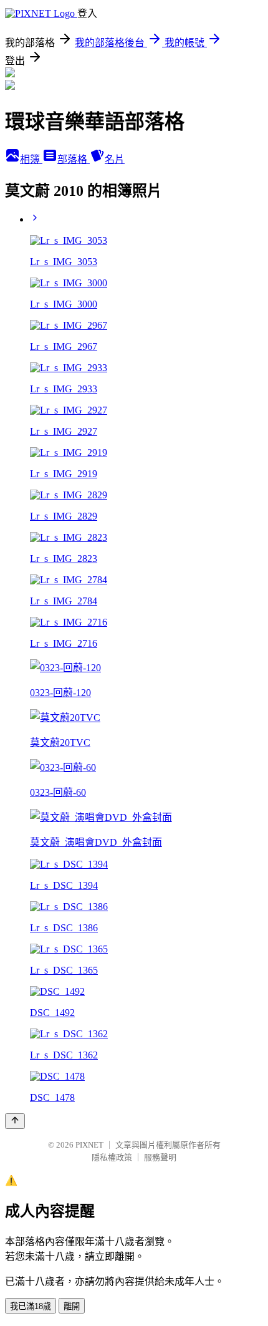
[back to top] (15, 1121)
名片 (115, 159)
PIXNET (89, 1144)
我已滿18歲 (30, 1306)
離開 (72, 1306)
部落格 (73, 159)
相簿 (31, 159)
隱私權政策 (112, 1157)
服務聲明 (160, 1157)
